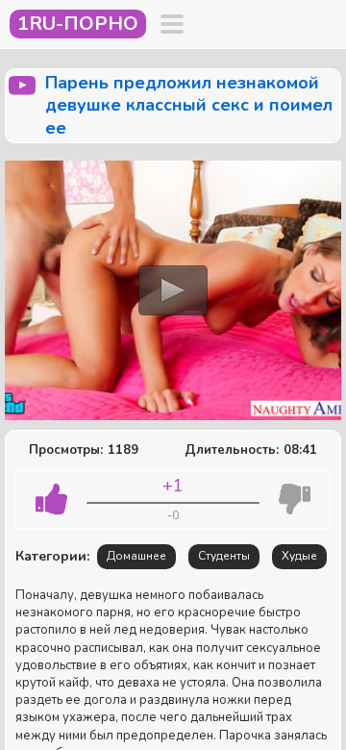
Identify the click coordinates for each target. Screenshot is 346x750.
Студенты (224, 555)
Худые (299, 555)
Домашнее (136, 555)
